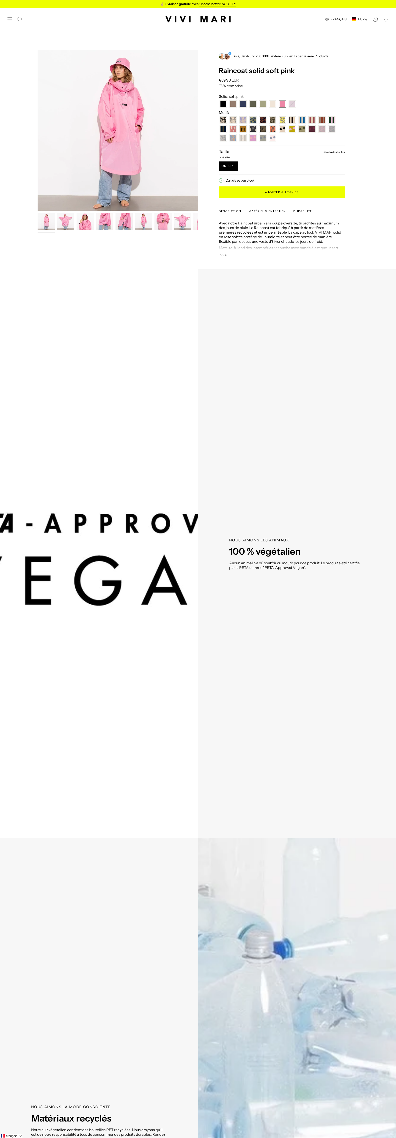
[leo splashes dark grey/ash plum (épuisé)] (331, 129)
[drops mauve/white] (233, 129)
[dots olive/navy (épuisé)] (262, 138)
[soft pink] (282, 104)
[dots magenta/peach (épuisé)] (252, 138)
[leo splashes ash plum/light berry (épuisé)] (321, 129)
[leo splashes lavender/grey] (243, 120)
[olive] (252, 104)
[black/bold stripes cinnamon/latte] (321, 120)
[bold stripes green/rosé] (331, 120)
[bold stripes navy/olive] (223, 129)
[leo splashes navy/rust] (262, 120)
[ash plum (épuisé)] (292, 104)
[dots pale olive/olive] (302, 129)
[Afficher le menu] (9, 19)
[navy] (243, 104)
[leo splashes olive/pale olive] (272, 120)
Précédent (37, 130)
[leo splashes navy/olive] (252, 120)
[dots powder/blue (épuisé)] (272, 138)
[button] (11, 1136)
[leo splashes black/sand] (223, 120)
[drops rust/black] (272, 129)
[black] (223, 104)
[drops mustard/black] (243, 129)
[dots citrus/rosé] (292, 129)
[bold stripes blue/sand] (302, 120)
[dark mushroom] (233, 104)
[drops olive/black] (262, 129)
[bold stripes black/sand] (292, 120)
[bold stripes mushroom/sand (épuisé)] (243, 138)
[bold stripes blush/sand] (312, 120)
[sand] (272, 104)
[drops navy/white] (252, 129)
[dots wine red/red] (312, 129)
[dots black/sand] (282, 129)
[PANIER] (386, 19)
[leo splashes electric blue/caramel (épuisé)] (233, 138)
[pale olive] (262, 104)
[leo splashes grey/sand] (233, 120)
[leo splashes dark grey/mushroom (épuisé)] (223, 138)
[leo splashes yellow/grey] (282, 120)
